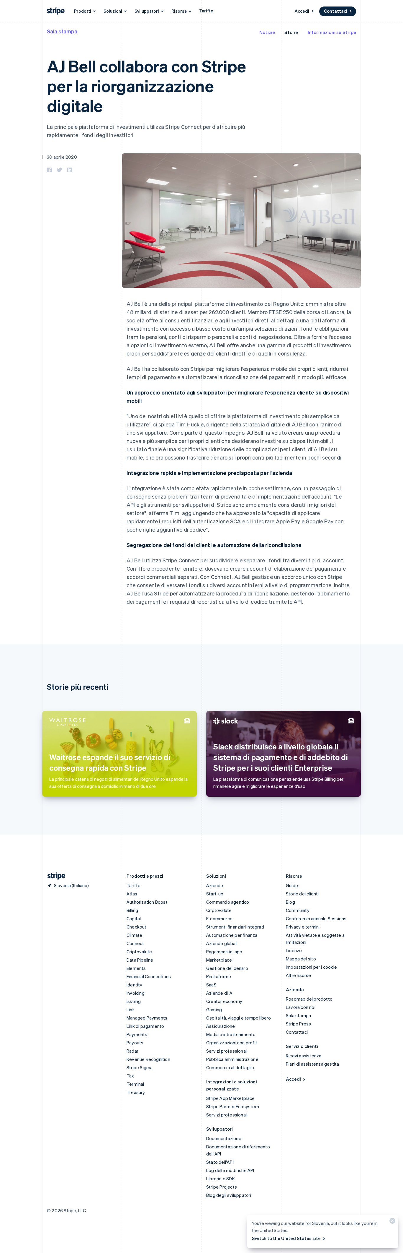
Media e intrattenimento (231, 1034)
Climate (134, 935)
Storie (291, 32)
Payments (137, 1034)
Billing (132, 910)
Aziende (214, 885)
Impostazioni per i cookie (311, 967)
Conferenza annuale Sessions (316, 918)
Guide (292, 885)
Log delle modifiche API (230, 1170)
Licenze (294, 950)
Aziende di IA (219, 993)
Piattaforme (218, 976)
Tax (130, 1076)
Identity (134, 985)
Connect (135, 943)
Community (297, 910)
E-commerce (219, 918)
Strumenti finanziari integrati (235, 927)
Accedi (301, 11)
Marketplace (219, 960)
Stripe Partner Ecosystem (232, 1106)
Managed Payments (147, 1018)
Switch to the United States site (286, 1238)
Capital (134, 918)
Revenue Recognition (148, 1059)
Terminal (135, 1084)
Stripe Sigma (140, 1067)
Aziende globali (221, 943)
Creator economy (224, 1001)
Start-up (215, 894)
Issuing (134, 1001)
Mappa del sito (301, 959)
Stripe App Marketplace (230, 1098)
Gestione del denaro (227, 968)
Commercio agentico (227, 902)
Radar (132, 1051)
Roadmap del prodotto (309, 999)
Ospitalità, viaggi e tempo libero (238, 1018)
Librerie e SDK (220, 1178)
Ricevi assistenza (303, 1056)
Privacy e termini (303, 927)
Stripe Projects (221, 1187)
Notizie (267, 32)
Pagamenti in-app (224, 952)
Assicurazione (220, 1026)
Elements (136, 968)
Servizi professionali (227, 1051)
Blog (290, 902)
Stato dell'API (220, 1162)
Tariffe (206, 10)
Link (131, 1009)
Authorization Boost (147, 902)
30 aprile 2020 (62, 157)
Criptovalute (139, 952)
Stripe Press (298, 1024)
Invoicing (136, 993)
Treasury (136, 1092)
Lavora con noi (300, 1007)
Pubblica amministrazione (232, 1059)
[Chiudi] (391, 1222)
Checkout (137, 927)
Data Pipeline (140, 960)
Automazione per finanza (232, 935)
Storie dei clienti (302, 894)
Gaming (214, 1009)
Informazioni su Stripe (332, 32)
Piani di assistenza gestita (312, 1064)
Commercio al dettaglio (230, 1067)
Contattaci (335, 11)
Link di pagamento (145, 1026)
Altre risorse (298, 975)
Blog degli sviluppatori (228, 1195)
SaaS (211, 985)
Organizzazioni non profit (231, 1043)
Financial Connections (149, 976)
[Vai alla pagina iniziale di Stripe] (53, 876)
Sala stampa (62, 31)
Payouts (135, 1043)
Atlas (132, 894)
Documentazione (223, 1138)
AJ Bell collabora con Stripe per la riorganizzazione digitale (146, 85)
